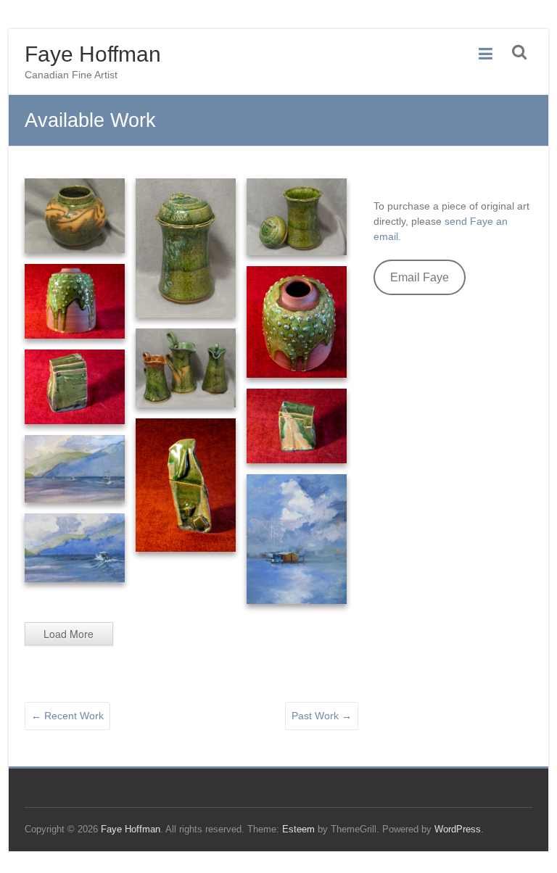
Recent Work (67, 715)
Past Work (322, 715)
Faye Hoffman (93, 54)
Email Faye (419, 277)
